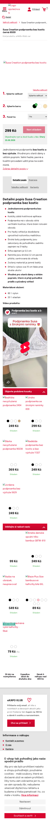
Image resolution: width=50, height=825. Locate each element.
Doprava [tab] (33, 180)
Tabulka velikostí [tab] (19, 187)
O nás (8, 745)
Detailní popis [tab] (20, 180)
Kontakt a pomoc (15, 741)
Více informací (29, 795)
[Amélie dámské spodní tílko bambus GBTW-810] (36, 542)
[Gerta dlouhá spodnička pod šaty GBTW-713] (13, 586)
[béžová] (45, 106)
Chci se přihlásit (19, 723)
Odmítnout (25, 808)
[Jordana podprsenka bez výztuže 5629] (13, 494)
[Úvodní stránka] (14, 9)
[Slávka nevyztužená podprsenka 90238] (13, 451)
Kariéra (9, 749)
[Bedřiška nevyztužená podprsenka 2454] (13, 407)
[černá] (34, 106)
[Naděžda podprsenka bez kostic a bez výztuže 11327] (36, 451)
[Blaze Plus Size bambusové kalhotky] (36, 586)
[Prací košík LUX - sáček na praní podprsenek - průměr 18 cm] (13, 542)
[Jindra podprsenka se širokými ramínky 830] (36, 407)
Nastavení (25, 802)
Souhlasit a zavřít (23, 816)
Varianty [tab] (34, 187)
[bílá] (40, 106)
